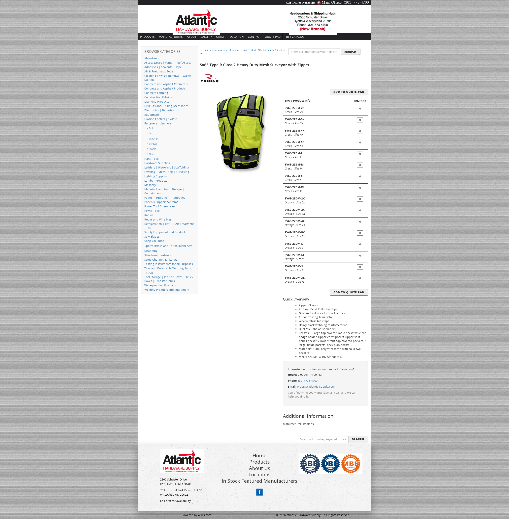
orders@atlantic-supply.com (316, 386)
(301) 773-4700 (356, 2)
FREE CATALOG (294, 37)
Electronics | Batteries (159, 110)
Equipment (151, 115)
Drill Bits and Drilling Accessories (166, 106)
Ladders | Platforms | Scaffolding (166, 167)
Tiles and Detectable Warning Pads (167, 268)
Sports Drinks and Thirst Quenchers (168, 246)
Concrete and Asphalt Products (165, 88)
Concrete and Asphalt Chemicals (166, 84)
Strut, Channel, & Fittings (160, 259)
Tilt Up (148, 272)
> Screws (152, 143)
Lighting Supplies (155, 176)
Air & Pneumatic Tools (159, 71)
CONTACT (254, 37)
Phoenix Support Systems (161, 202)
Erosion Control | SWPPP (160, 119)
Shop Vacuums (154, 241)
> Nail (150, 154)
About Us (259, 468)
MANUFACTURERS (171, 37)
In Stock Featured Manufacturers (259, 480)
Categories (215, 50)
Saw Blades (151, 236)
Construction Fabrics (158, 97)
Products (259, 461)
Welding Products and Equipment (166, 290)
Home (203, 50)
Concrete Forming (156, 93)
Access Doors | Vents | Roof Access (167, 63)
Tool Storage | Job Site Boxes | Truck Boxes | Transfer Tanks (168, 279)
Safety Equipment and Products (165, 232)
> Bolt (150, 128)
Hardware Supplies (157, 163)
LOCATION (237, 37)
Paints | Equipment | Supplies (164, 197)
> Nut (150, 133)
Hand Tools (151, 159)
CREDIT (221, 37)
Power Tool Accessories (159, 206)
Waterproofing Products (160, 285)
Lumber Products (155, 180)
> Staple (151, 149)
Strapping (150, 251)
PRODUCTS (147, 37)
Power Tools (152, 211)
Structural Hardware (158, 255)
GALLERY (206, 37)
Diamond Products (156, 101)
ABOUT (191, 37)
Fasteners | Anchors (157, 123)
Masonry (150, 185)
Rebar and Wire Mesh (158, 219)
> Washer (152, 138)
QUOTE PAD (273, 37)
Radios (148, 215)
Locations (260, 474)
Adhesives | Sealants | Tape (163, 67)
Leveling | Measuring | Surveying (166, 172)
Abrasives (150, 58)
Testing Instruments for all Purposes (168, 264)
